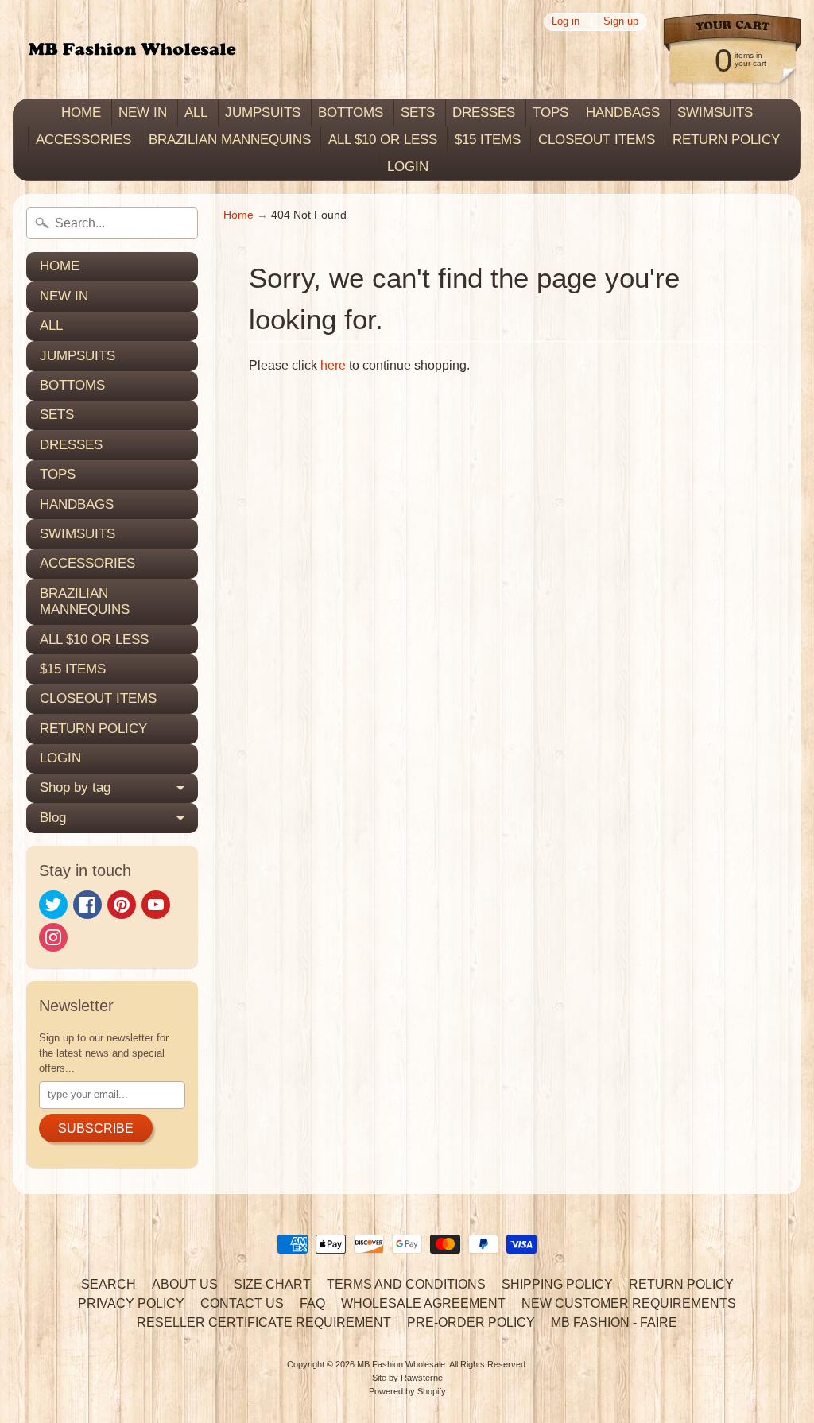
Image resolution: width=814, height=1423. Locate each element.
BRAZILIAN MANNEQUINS (230, 139)
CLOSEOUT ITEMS (596, 139)
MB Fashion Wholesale (401, 1364)
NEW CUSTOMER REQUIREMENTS (628, 1303)
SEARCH (108, 1284)
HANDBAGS (623, 112)
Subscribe (96, 1128)
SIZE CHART (272, 1284)
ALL (195, 112)
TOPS (550, 112)
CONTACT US (242, 1303)
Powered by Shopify (407, 1391)
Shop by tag (75, 787)
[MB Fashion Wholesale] (132, 49)
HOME (81, 112)
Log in (565, 22)
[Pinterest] (121, 904)
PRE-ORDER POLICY (471, 1322)
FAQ (312, 1303)
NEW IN (142, 112)
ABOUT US (185, 1284)
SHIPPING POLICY (557, 1284)
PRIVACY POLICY (131, 1303)
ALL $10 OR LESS (382, 139)
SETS (418, 112)
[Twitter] (53, 904)
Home (238, 215)
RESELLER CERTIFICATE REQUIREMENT (264, 1322)
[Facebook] (87, 904)
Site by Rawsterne (407, 1377)
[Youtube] (155, 904)
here (333, 365)
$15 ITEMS (488, 139)
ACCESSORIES (83, 139)
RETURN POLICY (726, 139)
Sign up (620, 22)
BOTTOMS (350, 112)
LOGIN (407, 166)
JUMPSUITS (262, 112)
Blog (53, 817)
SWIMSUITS (715, 112)
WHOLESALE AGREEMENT (423, 1303)
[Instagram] (53, 937)
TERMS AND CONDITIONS (406, 1284)
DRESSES (483, 112)
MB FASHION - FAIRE (614, 1322)
